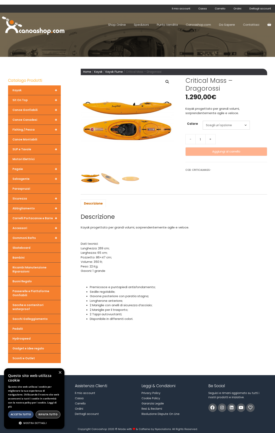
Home (87, 72)
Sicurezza (34, 198)
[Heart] (250, 407)
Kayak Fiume (114, 72)
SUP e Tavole (34, 149)
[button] (167, 81)
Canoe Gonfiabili (34, 110)
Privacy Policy (151, 393)
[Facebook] (212, 407)
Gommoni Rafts (34, 238)
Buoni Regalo (22, 281)
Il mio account (181, 8)
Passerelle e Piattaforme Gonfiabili (30, 293)
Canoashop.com (198, 25)
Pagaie (34, 169)
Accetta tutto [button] (21, 414)
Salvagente (34, 179)
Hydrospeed (21, 339)
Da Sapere (227, 25)
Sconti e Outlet (23, 358)
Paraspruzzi (21, 189)
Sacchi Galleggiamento (30, 319)
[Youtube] (241, 407)
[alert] (34, 398)
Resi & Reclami (152, 409)
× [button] (59, 372)
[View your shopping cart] (269, 25)
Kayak (98, 72)
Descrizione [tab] (93, 203)
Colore (192, 124)
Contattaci (251, 25)
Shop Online (117, 25)
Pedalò (17, 329)
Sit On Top (34, 100)
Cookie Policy (151, 398)
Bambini (18, 258)
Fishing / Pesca (34, 129)
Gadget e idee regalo (28, 348)
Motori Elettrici (23, 159)
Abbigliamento (34, 208)
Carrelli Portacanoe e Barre (34, 218)
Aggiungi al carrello (226, 151)
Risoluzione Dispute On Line (161, 414)
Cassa (202, 8)
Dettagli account (260, 8)
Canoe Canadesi (34, 120)
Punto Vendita (167, 25)
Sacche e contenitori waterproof (27, 307)
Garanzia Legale (153, 403)
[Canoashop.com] (34, 25)
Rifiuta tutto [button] (48, 414)
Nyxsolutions (163, 429)
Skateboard (21, 248)
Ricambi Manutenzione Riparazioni (29, 269)
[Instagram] (222, 407)
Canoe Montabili (24, 139)
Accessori (34, 228)
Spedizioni (141, 25)
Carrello (220, 8)
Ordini (237, 8)
